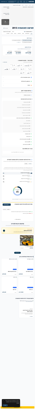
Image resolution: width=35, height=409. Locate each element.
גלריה (31, 33)
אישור (5, 405)
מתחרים (26, 163)
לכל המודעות (17, 252)
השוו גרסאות (5, 62)
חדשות (15, 1)
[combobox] (7, 31)
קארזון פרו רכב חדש (15, 199)
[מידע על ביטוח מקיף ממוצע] (14, 51)
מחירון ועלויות (27, 33)
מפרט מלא (19, 33)
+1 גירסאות (19, 42)
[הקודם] (32, 243)
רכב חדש (26, 2)
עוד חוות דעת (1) (18, 219)
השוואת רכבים (21, 2)
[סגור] (3, 400)
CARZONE (31, 1)
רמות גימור (30, 163)
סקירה (23, 33)
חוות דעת (8, 33)
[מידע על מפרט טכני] (17, 60)
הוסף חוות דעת (6, 204)
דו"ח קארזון (18, 2)
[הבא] (3, 243)
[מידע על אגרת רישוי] (7, 51)
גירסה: (13, 31)
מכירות (12, 33)
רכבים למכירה (24, 2)
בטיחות (15, 33)
